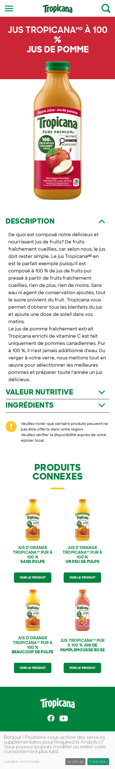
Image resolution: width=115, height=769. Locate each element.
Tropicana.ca (57, 703)
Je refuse (75, 761)
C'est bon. (98, 761)
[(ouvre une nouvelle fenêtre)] (51, 718)
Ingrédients (30, 405)
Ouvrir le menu (9, 8)
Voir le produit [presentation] (33, 577)
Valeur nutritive (39, 392)
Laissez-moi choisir (22, 761)
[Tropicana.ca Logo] (57, 11)
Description (30, 221)
